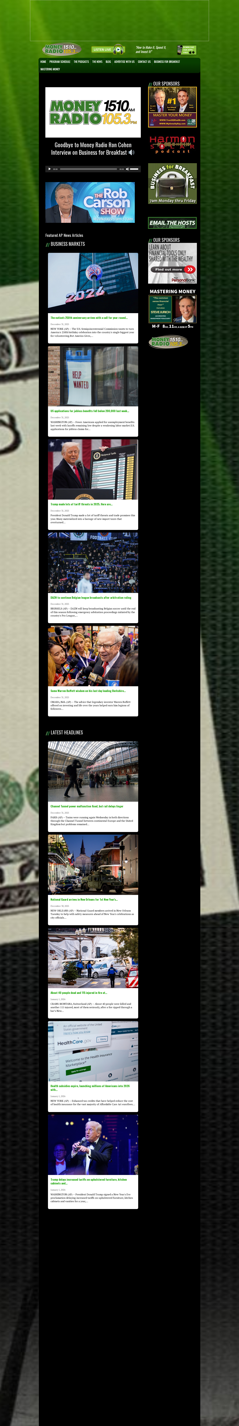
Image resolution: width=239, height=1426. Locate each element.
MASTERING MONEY (50, 69)
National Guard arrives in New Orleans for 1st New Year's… (84, 899)
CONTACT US (144, 62)
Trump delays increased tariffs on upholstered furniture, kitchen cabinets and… (89, 1181)
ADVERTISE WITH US (124, 62)
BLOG (108, 62)
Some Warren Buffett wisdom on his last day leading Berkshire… (88, 691)
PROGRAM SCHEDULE (59, 62)
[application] (93, 169)
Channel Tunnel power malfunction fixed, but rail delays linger (87, 806)
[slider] (134, 169)
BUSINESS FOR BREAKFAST (167, 62)
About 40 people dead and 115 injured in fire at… (79, 992)
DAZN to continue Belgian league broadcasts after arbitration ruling (91, 597)
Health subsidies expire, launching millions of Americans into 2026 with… (90, 1088)
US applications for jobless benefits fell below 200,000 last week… (90, 411)
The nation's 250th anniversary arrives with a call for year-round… (89, 317)
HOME (43, 62)
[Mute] (127, 169)
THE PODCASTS (81, 62)
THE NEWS (97, 62)
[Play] (49, 169)
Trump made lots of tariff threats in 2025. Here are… (82, 504)
